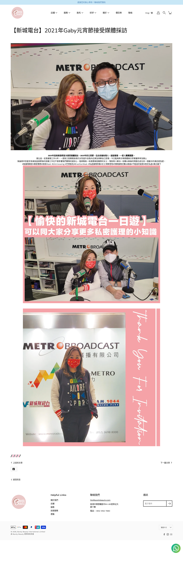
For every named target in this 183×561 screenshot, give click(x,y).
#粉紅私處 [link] (148, 164)
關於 (105, 13)
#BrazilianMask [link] (80, 164)
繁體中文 (164, 527)
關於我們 (54, 500)
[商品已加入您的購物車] (170, 13)
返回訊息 (16, 479)
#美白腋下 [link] (156, 164)
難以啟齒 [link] (127, 164)
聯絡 (130, 13)
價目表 (119, 13)
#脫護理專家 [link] (27, 164)
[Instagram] (168, 534)
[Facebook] (164, 534)
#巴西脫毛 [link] (69, 164)
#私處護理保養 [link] (94, 164)
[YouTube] (171, 534)
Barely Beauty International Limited (31, 532)
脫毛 (79, 13)
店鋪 (53, 13)
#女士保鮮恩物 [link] (107, 164)
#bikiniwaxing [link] (58, 164)
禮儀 (52, 514)
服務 (66, 13)
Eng (147, 13)
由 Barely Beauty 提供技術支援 (22, 534)
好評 (92, 13)
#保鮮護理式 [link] (118, 164)
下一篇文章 (165, 463)
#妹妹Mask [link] (46, 164)
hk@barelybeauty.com (100, 500)
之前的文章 (18, 463)
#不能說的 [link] (135, 164)
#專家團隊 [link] (37, 164)
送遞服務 (54, 511)
